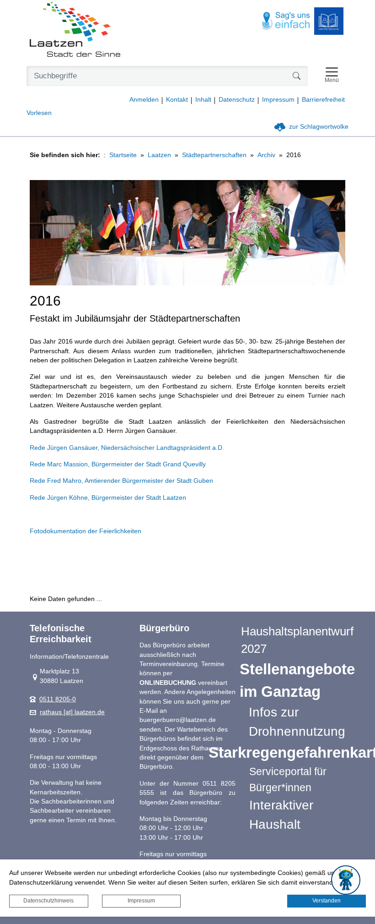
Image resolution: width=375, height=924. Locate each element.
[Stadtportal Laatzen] (75, 30)
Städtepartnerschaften (214, 155)
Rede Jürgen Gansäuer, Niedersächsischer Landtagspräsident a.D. (127, 447)
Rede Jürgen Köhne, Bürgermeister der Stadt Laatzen (108, 497)
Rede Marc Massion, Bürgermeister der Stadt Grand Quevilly (118, 464)
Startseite (123, 155)
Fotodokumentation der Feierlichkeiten (85, 531)
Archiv (266, 155)
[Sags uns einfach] (286, 21)
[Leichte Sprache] (328, 21)
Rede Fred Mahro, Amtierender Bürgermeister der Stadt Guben (121, 480)
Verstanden (326, 900)
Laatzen (159, 155)
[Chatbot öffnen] (345, 880)
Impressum (141, 900)
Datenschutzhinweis (48, 900)
